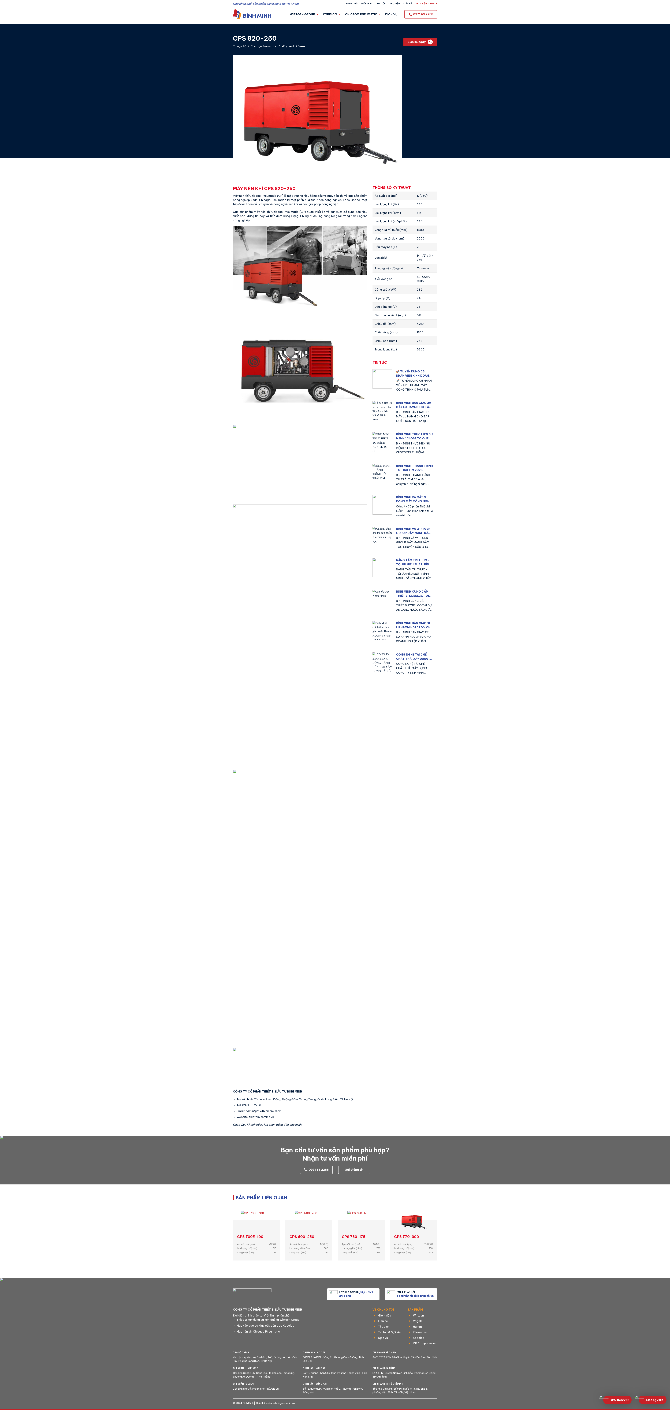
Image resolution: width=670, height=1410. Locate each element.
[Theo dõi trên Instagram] (424, 1403)
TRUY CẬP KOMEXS (426, 3)
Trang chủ (351, 3)
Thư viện (394, 3)
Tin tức (381, 3)
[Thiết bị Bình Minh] (252, 14)
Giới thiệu (367, 3)
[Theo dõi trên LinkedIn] (430, 1403)
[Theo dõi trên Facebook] (419, 1403)
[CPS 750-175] (361, 1221)
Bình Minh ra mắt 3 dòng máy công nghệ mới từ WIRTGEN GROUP (414, 499)
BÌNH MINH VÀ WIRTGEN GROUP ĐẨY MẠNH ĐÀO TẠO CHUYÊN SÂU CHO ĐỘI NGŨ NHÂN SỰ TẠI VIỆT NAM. (413, 531)
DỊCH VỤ (391, 14)
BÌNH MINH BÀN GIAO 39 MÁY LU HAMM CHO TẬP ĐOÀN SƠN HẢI (413, 405)
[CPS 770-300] (413, 1221)
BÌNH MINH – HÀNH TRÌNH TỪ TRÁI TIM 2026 (414, 468)
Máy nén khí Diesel (293, 46)
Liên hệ (407, 3)
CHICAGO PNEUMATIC (361, 14)
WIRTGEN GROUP (302, 14)
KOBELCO (330, 14)
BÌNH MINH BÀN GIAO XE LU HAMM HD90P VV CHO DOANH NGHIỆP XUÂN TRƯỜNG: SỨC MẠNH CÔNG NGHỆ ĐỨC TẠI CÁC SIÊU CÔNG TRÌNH (414, 625)
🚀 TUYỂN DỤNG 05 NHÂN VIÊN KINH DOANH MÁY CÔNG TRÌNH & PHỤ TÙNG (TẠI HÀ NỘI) (414, 374)
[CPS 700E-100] (256, 1221)
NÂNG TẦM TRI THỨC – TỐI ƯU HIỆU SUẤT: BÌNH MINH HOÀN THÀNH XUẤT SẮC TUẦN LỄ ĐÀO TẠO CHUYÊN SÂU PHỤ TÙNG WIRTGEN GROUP (414, 562)
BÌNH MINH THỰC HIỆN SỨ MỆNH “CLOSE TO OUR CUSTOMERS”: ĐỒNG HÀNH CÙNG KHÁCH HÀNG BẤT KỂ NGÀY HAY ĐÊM (414, 436)
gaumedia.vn (287, 1403)
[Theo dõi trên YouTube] (435, 1403)
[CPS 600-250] (308, 1221)
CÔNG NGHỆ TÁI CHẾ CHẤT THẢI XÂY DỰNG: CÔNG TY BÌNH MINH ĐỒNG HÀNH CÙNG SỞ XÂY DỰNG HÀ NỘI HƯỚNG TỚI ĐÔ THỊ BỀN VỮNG (413, 657)
